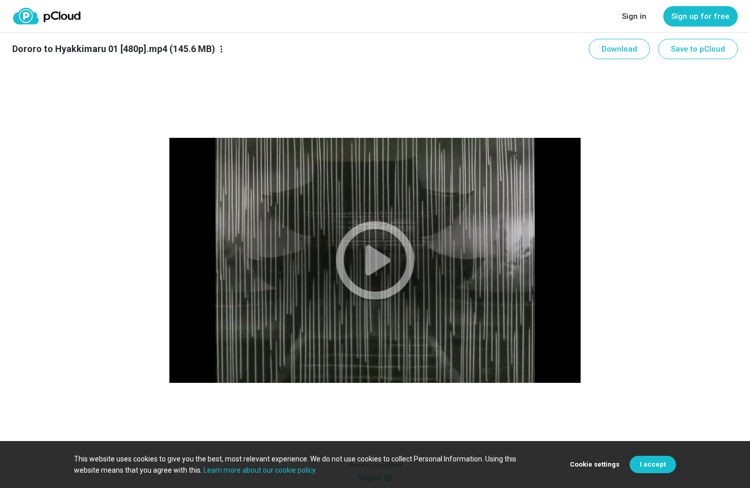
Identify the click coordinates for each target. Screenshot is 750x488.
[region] (374, 260)
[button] (374, 260)
